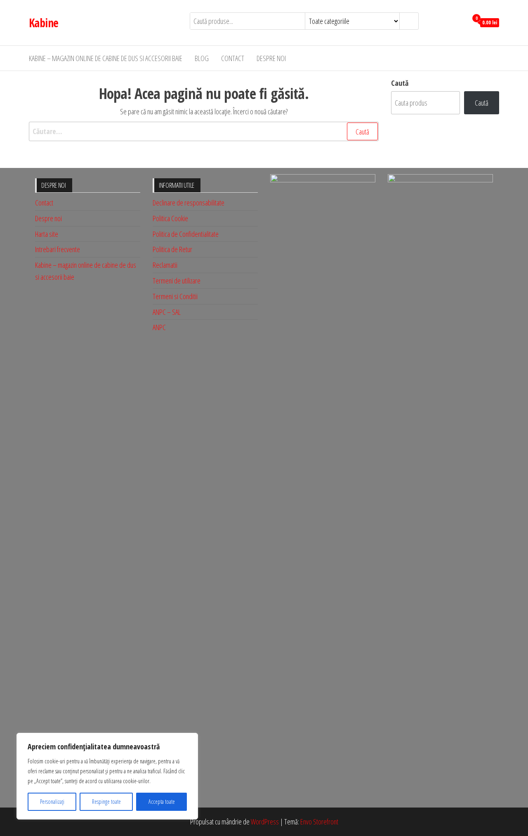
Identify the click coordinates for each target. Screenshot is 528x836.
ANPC (159, 327)
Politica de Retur (172, 249)
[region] (107, 776)
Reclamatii (165, 265)
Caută (399, 83)
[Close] (189, 740)
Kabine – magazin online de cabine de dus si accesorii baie (105, 58)
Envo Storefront (319, 822)
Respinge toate (106, 801)
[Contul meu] (459, 22)
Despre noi (271, 58)
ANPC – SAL (167, 312)
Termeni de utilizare (176, 281)
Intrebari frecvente (57, 249)
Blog (202, 58)
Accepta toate (161, 801)
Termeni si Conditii (175, 296)
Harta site (46, 234)
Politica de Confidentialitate (186, 234)
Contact (232, 58)
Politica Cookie (170, 218)
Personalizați (52, 801)
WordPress (265, 822)
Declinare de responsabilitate (188, 203)
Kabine (44, 23)
